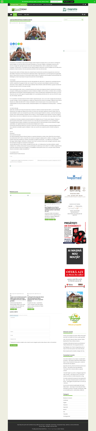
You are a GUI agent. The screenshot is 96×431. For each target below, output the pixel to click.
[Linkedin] (13, 44)
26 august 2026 (14, 293)
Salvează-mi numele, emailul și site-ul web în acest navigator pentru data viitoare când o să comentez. (33, 342)
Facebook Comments (23, 315)
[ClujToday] (11, 14)
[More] (21, 44)
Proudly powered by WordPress (39, 428)
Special (20, 14)
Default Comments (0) (14, 315)
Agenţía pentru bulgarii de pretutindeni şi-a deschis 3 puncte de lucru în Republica (21, 161)
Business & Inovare (67, 398)
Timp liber (26, 14)
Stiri (15, 14)
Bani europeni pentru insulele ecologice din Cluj (73, 351)
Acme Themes (61, 428)
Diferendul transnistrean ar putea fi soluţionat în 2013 (49, 160)
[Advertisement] (74, 35)
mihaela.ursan (21, 293)
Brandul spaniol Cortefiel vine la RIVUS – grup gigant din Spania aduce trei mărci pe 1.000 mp (74, 381)
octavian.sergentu (23, 22)
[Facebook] (11, 44)
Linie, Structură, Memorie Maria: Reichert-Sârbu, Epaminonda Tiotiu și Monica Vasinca (41, 4)
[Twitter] (16, 44)
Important (12, 309)
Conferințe (65, 400)
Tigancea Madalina (56, 203)
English (64, 402)
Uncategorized (66, 416)
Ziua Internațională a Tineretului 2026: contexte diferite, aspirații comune (73, 369)
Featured (46, 219)
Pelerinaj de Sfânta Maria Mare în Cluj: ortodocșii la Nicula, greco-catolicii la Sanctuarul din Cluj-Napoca (74, 362)
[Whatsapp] (19, 44)
